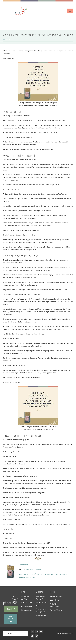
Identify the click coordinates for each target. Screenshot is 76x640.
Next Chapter (23, 565)
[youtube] (41, 631)
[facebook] (32, 631)
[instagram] (36, 631)
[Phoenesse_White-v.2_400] (10, 597)
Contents (33, 569)
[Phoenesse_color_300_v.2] (19, 7)
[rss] (32, 636)
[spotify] (36, 636)
